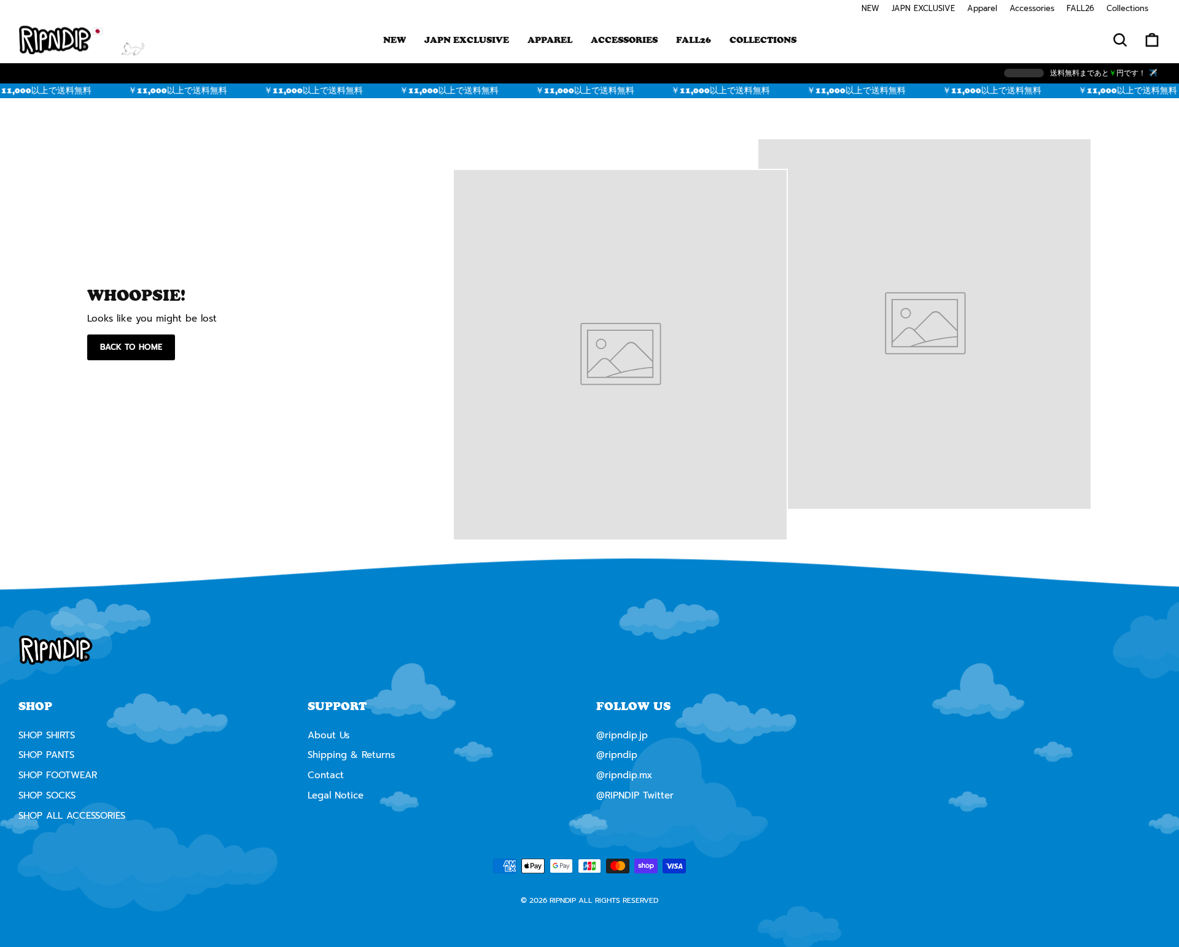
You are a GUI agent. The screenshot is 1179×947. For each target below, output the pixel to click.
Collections (1127, 8)
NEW (870, 8)
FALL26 (1080, 8)
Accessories (1032, 8)
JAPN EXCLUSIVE (923, 8)
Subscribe (589, 621)
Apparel (982, 8)
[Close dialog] (716, 366)
